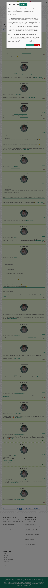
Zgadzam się (23, 4)
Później (37, 45)
